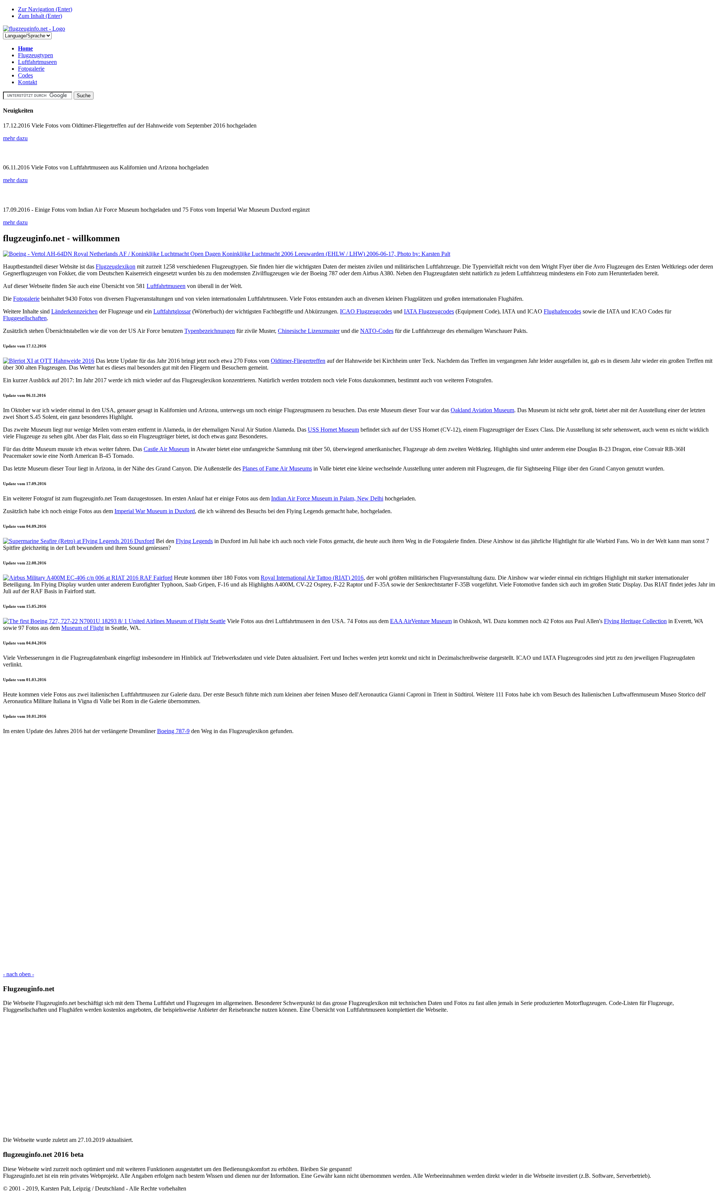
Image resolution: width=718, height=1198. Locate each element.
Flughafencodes (562, 311)
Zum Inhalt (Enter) (40, 16)
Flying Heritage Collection (635, 621)
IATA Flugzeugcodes (429, 311)
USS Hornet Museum (333, 429)
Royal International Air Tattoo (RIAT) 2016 (312, 578)
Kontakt (27, 82)
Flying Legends (194, 541)
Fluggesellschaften (25, 318)
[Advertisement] (227, 853)
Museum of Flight (82, 628)
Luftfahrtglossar (172, 311)
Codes (25, 75)
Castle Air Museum (166, 449)
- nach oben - (18, 974)
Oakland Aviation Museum (482, 410)
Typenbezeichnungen (209, 331)
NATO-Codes (376, 331)
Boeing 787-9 (173, 731)
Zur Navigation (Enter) (45, 9)
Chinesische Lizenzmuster (309, 331)
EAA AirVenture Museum (421, 621)
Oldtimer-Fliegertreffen (298, 361)
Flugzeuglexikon (115, 266)
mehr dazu (15, 138)
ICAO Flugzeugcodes (366, 311)
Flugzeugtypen (35, 55)
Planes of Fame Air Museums (277, 468)
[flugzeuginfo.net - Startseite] (34, 28)
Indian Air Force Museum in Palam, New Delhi (327, 498)
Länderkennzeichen (74, 311)
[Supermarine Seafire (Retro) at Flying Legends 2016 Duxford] (78, 541)
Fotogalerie (31, 68)
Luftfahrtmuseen (37, 62)
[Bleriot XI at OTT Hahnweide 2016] (48, 361)
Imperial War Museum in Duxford (154, 511)
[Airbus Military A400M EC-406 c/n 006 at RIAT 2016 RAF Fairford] (87, 578)
